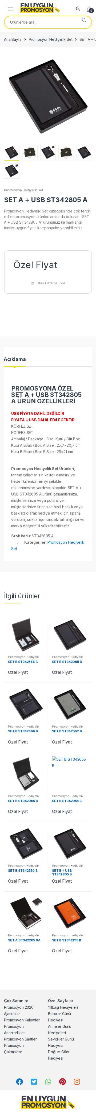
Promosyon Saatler (20, 1039)
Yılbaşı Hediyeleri (63, 1007)
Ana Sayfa (13, 39)
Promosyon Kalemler (21, 1020)
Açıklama (15, 359)
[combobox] (40, 22)
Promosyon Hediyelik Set (51, 39)
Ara (83, 22)
